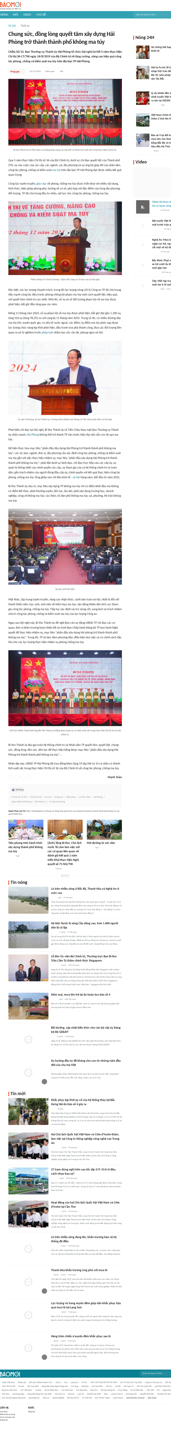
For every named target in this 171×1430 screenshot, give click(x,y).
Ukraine (71, 1394)
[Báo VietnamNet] (154, 123)
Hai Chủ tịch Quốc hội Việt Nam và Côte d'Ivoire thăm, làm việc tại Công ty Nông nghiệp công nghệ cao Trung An (85, 1139)
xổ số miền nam (51, 1390)
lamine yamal (117, 1394)
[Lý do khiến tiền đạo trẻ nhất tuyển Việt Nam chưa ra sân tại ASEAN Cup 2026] (142, 98)
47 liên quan (68, 898)
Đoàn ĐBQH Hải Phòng (22, 802)
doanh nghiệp (58, 1398)
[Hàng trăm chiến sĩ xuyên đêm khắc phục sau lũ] (28, 1347)
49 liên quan (73, 1148)
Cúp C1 (58, 1383)
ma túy (56, 170)
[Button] (22, 71)
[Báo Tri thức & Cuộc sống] (55, 1312)
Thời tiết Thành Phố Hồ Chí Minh (103, 1383)
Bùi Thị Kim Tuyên (102, 1398)
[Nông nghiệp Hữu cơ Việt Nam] (55, 1246)
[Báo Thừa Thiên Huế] (90, 848)
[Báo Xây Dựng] (155, 273)
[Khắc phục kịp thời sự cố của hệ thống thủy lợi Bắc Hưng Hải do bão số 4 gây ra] (28, 1111)
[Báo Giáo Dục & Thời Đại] (53, 1037)
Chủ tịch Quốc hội (144, 1386)
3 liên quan (72, 1275)
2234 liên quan (71, 1178)
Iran (65, 1383)
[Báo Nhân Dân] (50, 869)
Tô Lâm (21, 1386)
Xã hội (12, 26)
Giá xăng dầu (81, 1390)
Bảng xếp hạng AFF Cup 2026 (40, 1394)
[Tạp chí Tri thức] (53, 1070)
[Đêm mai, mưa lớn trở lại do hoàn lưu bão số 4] (28, 1006)
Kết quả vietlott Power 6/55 (40, 1383)
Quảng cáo (4, 1420)
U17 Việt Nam (26, 1390)
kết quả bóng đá (108, 1390)
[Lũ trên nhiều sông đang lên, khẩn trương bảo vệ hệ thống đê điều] (28, 1248)
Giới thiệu (4, 1412)
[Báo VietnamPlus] (55, 1148)
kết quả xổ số (73, 1398)
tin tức (84, 1383)
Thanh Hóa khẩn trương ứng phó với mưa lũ (79, 1270)
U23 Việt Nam (67, 1390)
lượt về (80, 1394)
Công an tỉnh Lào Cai (153, 1383)
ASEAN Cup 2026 (94, 1394)
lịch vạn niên (97, 1386)
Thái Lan (46, 1398)
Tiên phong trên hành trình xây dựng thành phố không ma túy (25, 847)
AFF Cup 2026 (33, 1386)
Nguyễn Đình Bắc (147, 1394)
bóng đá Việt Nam (9, 1390)
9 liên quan (50, 71)
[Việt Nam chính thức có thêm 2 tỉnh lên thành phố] (142, 120)
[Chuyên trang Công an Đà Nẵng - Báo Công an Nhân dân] (11, 856)
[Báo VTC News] (155, 56)
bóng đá (85, 1386)
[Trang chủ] (10, 5)
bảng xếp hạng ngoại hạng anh (55, 1386)
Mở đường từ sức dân (101, 843)
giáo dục (41, 183)
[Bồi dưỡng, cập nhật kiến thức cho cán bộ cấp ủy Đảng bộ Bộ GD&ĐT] (28, 1039)
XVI (158, 1390)
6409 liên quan (70, 999)
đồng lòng (71, 797)
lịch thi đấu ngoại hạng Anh (14, 1398)
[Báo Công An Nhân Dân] (157, 229)
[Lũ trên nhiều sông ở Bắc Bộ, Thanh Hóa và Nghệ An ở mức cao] (28, 900)
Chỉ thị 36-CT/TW (19, 797)
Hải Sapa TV (129, 1386)
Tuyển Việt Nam (8, 1383)
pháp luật (47, 332)
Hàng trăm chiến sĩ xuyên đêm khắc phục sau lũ (81, 1336)
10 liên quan (165, 252)
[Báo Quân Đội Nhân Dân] (55, 965)
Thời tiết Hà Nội (8, 1386)
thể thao (5, 1394)
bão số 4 (94, 1390)
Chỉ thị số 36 (35, 797)
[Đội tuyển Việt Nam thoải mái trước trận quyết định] (142, 226)
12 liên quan (165, 210)
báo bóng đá (34, 1398)
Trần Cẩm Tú (60, 1394)
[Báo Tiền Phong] (54, 932)
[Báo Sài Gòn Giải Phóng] (155, 252)
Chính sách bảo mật (7, 1417)
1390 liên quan (73, 1246)
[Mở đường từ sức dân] (104, 830)
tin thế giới (87, 1398)
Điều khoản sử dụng (7, 1414)
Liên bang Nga (18, 1394)
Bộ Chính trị (40, 802)
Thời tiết (150, 1390)
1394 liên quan (73, 965)
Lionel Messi (118, 1398)
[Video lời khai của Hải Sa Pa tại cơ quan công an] (142, 207)
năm (106, 1394)
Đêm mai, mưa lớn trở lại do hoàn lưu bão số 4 (80, 994)
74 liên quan (69, 1037)
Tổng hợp (31, 1412)
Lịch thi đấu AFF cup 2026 (131, 1383)
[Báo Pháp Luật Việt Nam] (15, 71)
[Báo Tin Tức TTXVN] (53, 898)
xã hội (76, 477)
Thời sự (25, 26)
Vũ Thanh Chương (57, 802)
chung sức (58, 797)
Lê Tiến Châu (84, 797)
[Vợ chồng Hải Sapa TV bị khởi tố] (142, 52)
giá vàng (74, 1386)
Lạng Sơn (74, 1383)
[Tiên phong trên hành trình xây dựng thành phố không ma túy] (25, 830)
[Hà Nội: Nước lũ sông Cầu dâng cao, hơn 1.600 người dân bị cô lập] (28, 934)
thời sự (109, 1386)
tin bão (38, 1390)
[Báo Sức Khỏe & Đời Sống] (54, 999)
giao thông (122, 1390)
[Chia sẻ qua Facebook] (10, 777)
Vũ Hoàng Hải (131, 1394)
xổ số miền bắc (137, 1390)
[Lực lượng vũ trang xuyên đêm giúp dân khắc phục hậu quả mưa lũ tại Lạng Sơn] (28, 1314)
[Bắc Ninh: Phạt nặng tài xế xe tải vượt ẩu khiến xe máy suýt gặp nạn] (142, 265)
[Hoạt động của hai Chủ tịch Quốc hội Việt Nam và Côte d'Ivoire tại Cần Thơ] (28, 1214)
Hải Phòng (33, 434)
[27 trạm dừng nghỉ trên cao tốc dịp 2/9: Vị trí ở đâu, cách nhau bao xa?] (28, 1181)
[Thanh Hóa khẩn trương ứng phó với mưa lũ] (28, 1281)
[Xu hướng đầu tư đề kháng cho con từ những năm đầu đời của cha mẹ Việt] (28, 1072)
